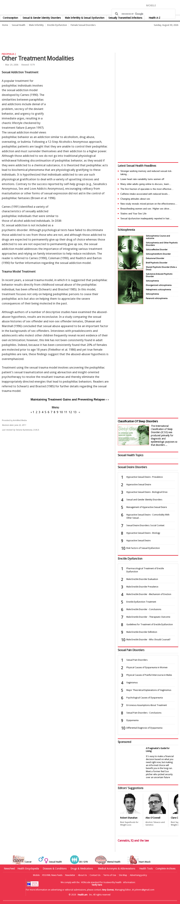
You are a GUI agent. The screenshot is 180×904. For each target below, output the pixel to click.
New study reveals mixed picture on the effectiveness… (148, 203)
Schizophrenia (126, 229)
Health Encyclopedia (28, 868)
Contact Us (95, 875)
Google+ (172, 5)
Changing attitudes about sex (135, 199)
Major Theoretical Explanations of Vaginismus (148, 690)
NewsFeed (9, 868)
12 (70, 412)
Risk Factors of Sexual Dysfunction (143, 548)
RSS (177, 5)
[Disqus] (57, 488)
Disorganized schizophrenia (159, 285)
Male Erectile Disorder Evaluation (142, 579)
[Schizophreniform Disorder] (130, 268)
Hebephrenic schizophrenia (158, 289)
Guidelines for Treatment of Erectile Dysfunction (149, 624)
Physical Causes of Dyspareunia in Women (147, 667)
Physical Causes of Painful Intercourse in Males (149, 675)
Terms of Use (109, 875)
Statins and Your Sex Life (133, 213)
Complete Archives (165, 868)
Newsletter (70, 875)
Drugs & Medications (81, 868)
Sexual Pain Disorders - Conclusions (143, 713)
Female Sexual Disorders (83, 25)
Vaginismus (132, 682)
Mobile (36, 875)
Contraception (10, 17)
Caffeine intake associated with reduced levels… (145, 194)
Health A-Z (154, 17)
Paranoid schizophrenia (157, 298)
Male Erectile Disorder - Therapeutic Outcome (148, 617)
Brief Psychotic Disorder (156, 263)
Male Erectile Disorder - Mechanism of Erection (148, 594)
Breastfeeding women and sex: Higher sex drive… (145, 208)
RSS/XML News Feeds (52, 875)
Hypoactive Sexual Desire (138, 540)
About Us (82, 875)
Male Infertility (36, 25)
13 (74, 412)
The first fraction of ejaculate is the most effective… (146, 189)
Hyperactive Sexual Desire (138, 484)
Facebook (160, 5)
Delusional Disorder (155, 258)
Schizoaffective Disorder (157, 249)
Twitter (165, 5)
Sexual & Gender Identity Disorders (42, 17)
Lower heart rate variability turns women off (142, 179)
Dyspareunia (132, 720)
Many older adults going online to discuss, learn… (145, 184)
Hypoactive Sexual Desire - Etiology (143, 533)
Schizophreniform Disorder (158, 254)
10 (61, 412)
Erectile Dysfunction (57, 25)
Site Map (123, 875)
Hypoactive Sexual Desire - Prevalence (144, 477)
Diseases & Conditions (55, 868)
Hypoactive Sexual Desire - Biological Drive (146, 492)
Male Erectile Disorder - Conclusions (143, 609)
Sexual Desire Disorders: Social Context (145, 525)
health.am (90, 8)
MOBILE (151, 5)
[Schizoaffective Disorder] (130, 303)
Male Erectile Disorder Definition (141, 632)
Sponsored (124, 742)
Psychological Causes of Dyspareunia (144, 697)
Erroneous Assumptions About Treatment (146, 705)
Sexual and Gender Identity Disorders (144, 499)
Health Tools (146, 868)
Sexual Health (18, 25)
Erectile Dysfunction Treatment (141, 602)
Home (5, 25)
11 (65, 412)
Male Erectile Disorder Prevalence (142, 587)
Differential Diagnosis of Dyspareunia (144, 728)
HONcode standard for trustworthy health (101, 882)
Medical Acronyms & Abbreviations (116, 868)
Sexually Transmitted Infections (125, 17)
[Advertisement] (64, 38)
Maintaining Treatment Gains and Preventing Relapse (68, 399)
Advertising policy (138, 875)
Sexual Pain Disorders (136, 660)
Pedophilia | (9, 54)
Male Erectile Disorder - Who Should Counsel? (148, 639)
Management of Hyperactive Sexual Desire (146, 507)
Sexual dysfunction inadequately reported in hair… (146, 218)
